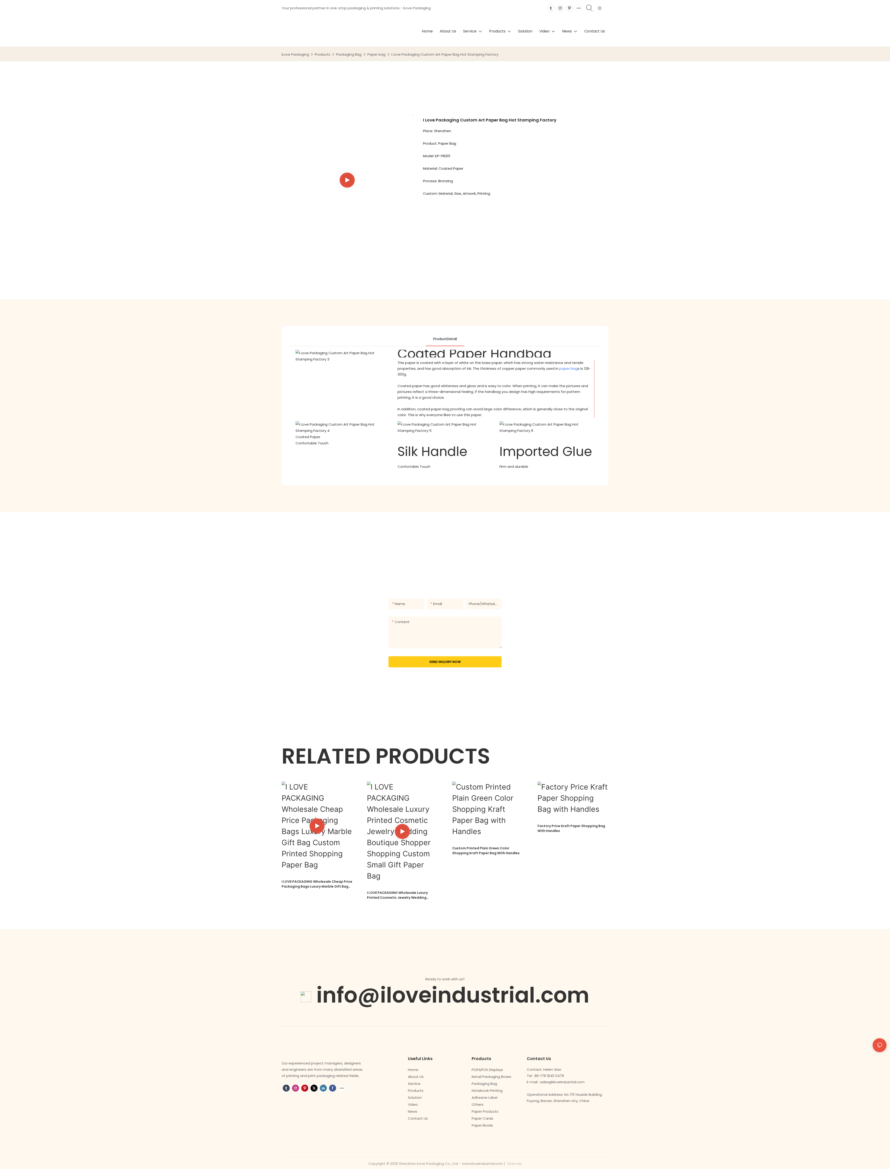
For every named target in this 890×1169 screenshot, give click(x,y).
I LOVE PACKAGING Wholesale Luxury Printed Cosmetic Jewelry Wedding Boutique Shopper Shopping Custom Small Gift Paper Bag (398, 895)
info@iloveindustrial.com (452, 995)
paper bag (568, 368)
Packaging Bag (349, 54)
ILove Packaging (295, 54)
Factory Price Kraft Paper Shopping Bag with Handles (571, 828)
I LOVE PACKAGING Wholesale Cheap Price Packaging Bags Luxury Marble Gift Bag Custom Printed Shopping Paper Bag (317, 884)
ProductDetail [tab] (445, 338)
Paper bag (376, 54)
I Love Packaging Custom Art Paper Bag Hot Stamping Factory (444, 54)
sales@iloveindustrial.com (562, 1082)
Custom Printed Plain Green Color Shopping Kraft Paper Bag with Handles (486, 850)
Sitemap (514, 1163)
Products (322, 54)
